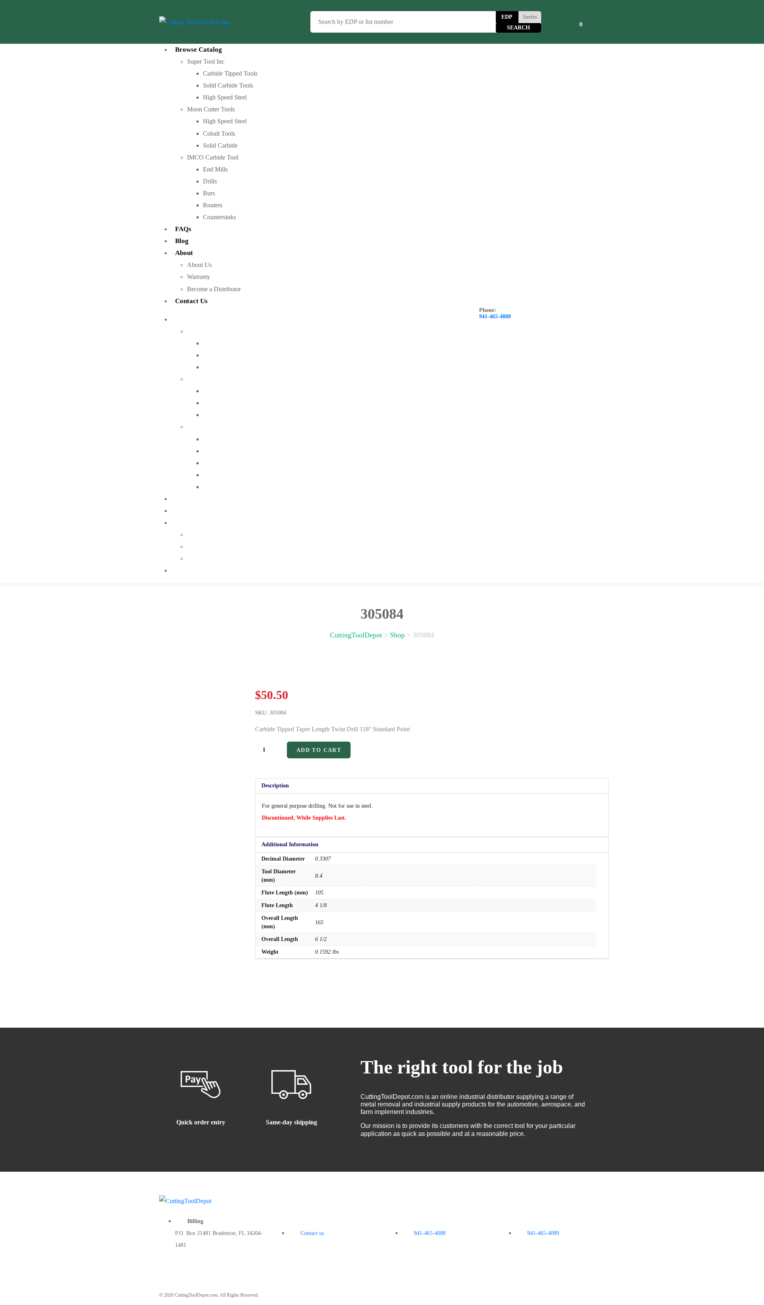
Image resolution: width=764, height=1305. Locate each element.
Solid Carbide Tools (228, 85)
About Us (199, 264)
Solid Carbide (220, 145)
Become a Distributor (214, 289)
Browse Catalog (198, 49)
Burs (209, 193)
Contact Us (191, 301)
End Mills (215, 169)
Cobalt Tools (219, 133)
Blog (182, 241)
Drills (210, 181)
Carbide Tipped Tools (230, 73)
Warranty (198, 276)
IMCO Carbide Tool (212, 157)
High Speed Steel (225, 97)
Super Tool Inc (205, 61)
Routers (212, 205)
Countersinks (219, 217)
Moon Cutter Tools (211, 109)
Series (530, 17)
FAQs (183, 229)
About (184, 253)
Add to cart (318, 750)
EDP (507, 17)
